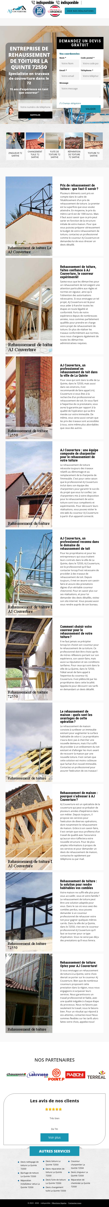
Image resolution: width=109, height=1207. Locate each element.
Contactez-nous (74, 1203)
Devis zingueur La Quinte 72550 (79, 1174)
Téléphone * (87, 70)
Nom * (62, 57)
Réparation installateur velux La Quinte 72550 (30, 1184)
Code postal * (88, 57)
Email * (63, 70)
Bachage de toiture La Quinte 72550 (30, 1175)
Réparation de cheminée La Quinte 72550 (80, 1183)
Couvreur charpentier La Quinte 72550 (78, 1164)
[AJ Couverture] (17, 9)
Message (63, 83)
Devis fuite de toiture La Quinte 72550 (56, 1181)
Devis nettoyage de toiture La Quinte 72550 (30, 1165)
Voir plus (54, 1137)
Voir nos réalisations (80, 11)
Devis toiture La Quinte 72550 (53, 1163)
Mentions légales (59, 1203)
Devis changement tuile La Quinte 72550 (56, 1189)
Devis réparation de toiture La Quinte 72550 (55, 1172)
